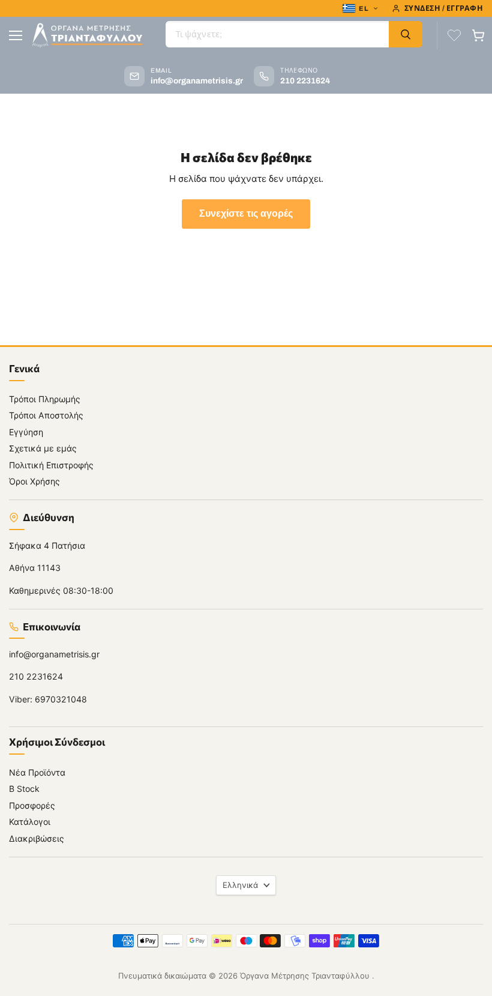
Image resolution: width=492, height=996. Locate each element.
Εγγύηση (26, 432)
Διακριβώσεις (36, 838)
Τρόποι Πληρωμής (44, 399)
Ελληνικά (240, 885)
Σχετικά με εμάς (43, 448)
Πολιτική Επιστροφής (51, 465)
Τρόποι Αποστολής (46, 415)
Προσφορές (32, 805)
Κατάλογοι (29, 821)
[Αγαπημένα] (454, 35)
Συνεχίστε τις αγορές (246, 213)
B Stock (24, 788)
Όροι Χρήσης (34, 481)
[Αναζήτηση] (405, 34)
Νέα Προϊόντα (37, 772)
